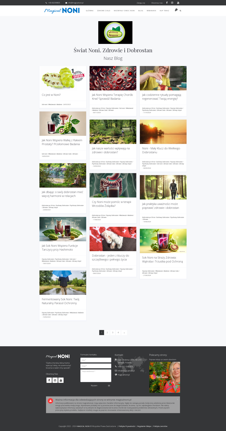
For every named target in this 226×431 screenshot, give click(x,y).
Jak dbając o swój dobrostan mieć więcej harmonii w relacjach (62, 194)
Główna (90, 11)
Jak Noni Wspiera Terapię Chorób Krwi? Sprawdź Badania (112, 97)
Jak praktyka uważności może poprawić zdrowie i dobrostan (160, 206)
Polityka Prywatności (127, 426)
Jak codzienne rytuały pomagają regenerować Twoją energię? (161, 97)
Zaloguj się (141, 3)
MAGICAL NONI (83, 426)
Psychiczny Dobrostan (149, 110)
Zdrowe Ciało (103, 110)
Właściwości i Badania (55, 104)
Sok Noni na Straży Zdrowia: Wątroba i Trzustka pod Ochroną (162, 259)
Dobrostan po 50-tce (98, 108)
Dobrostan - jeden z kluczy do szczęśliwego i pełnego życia (110, 257)
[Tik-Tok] (177, 3)
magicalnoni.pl (124, 374)
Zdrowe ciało (103, 11)
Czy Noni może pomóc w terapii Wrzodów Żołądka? (111, 204)
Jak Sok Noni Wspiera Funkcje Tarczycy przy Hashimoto (60, 248)
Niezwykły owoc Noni (124, 11)
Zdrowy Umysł (177, 110)
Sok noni (44, 104)
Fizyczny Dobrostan (112, 108)
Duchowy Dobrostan (162, 108)
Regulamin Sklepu (144, 426)
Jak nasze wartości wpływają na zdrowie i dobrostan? (111, 150)
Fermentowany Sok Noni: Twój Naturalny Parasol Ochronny (60, 301)
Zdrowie (111, 110)
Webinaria (151, 11)
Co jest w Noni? (51, 95)
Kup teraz (164, 11)
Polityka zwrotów (160, 426)
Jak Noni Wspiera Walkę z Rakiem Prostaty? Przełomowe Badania (62, 142)
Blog (140, 11)
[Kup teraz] (164, 377)
